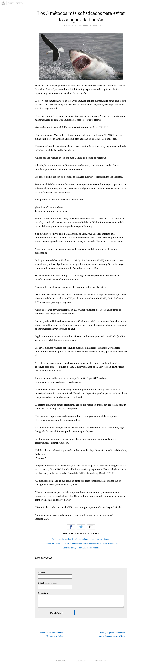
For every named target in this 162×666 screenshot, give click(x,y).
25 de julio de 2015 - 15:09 (72, 25)
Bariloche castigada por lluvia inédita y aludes (81, 548)
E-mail (47, 583)
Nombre (41, 573)
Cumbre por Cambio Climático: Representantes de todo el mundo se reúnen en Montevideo (81, 543)
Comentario (43, 593)
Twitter (81, 526)
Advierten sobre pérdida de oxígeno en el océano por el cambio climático (81, 539)
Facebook (71, 526)
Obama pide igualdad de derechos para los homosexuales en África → (112, 634)
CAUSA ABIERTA (15, 3)
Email (91, 526)
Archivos (81, 661)
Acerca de (61, 661)
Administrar (101, 661)
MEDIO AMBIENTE (94, 25)
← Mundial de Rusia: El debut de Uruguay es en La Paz (50, 634)
